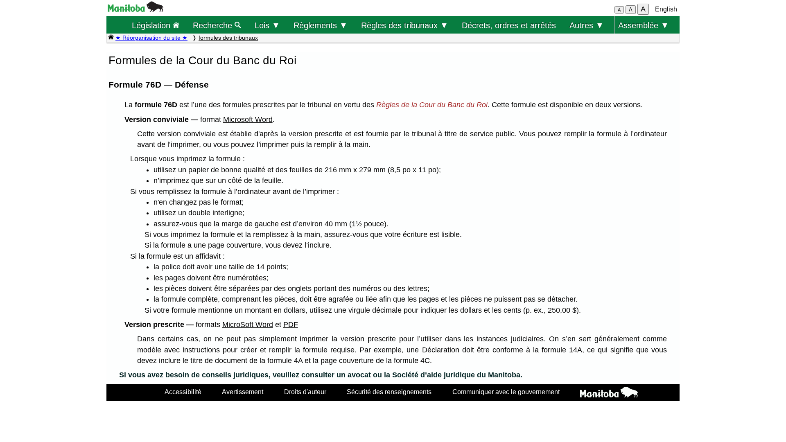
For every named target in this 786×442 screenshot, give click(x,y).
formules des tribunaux (228, 37)
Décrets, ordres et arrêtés (509, 25)
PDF (290, 324)
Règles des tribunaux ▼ (404, 25)
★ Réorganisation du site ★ (151, 37)
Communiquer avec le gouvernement (506, 391)
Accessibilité (183, 391)
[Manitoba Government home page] (609, 393)
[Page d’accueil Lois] (111, 37)
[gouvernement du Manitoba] (135, 9)
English (666, 9)
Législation (152, 25)
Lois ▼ (267, 25)
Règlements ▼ (321, 25)
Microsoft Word (248, 119)
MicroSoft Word (247, 324)
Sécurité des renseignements (389, 391)
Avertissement (242, 391)
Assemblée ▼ (643, 25)
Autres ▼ (586, 25)
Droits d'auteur (305, 391)
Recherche (214, 25)
